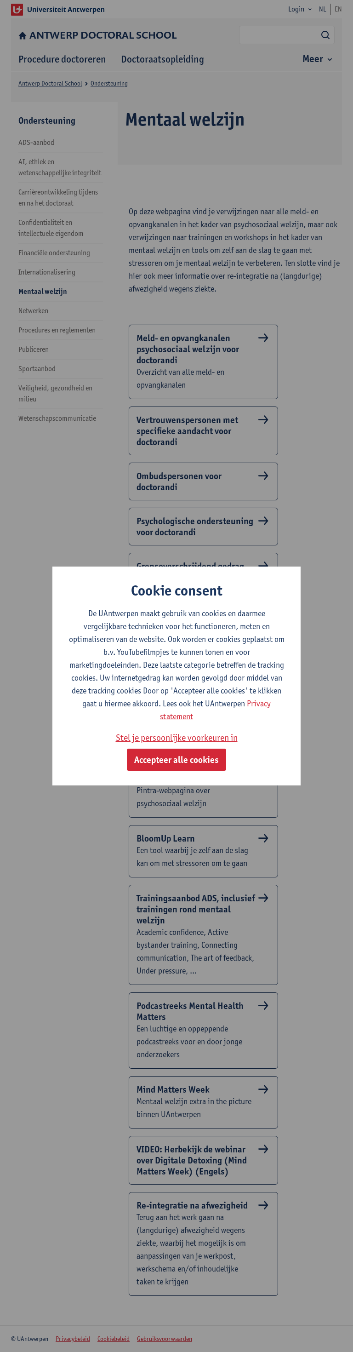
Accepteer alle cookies (176, 759)
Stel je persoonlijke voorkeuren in (177, 737)
